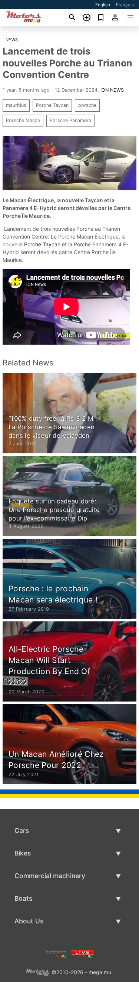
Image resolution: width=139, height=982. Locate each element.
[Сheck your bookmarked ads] (101, 17)
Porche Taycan (52, 105)
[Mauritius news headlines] (82, 953)
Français (125, 4)
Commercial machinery (49, 876)
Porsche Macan (23, 120)
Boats (23, 898)
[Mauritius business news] (56, 953)
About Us (28, 921)
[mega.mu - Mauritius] (37, 972)
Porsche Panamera (70, 120)
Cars (21, 830)
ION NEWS (112, 90)
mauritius (16, 105)
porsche (87, 105)
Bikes (22, 853)
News (12, 39)
